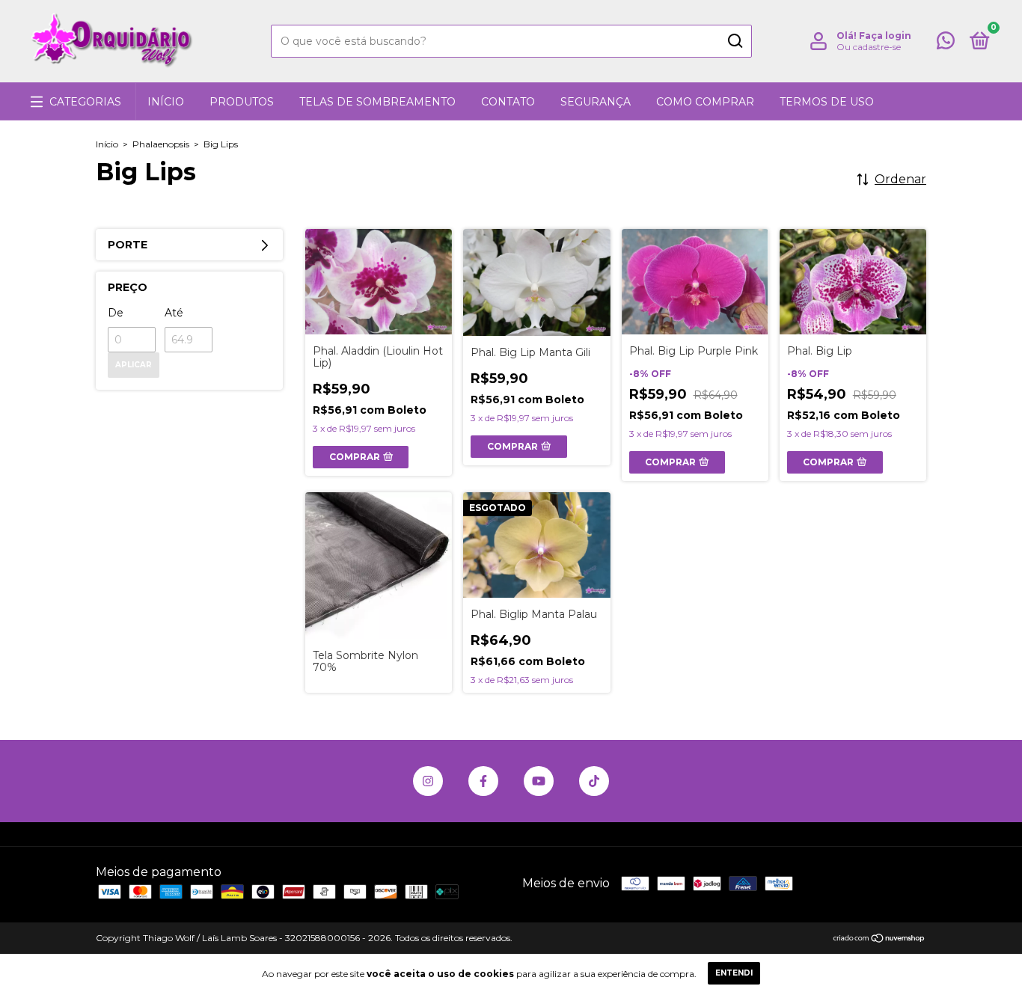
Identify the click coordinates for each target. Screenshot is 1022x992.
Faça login (885, 35)
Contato (508, 101)
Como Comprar (705, 101)
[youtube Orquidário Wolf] (539, 781)
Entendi (734, 973)
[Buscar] (734, 41)
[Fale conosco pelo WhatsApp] (945, 43)
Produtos (241, 101)
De (115, 312)
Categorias (85, 101)
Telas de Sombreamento (377, 101)
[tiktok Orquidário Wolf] (594, 781)
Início (165, 101)
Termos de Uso (827, 101)
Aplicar (133, 365)
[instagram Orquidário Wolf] (428, 781)
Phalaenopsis (160, 144)
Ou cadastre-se (868, 46)
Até (174, 312)
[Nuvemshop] (879, 939)
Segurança (595, 101)
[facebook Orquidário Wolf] (483, 781)
